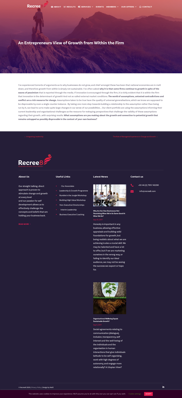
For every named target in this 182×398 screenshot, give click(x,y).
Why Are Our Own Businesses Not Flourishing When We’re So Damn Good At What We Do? (109, 213)
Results (71, 7)
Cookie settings (135, 394)
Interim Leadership (69, 209)
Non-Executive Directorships (72, 205)
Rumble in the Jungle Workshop (73, 195)
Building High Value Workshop (72, 200)
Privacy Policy (36, 387)
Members (111, 7)
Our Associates (67, 186)
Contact (147, 7)
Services (86, 7)
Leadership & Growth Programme (73, 190)
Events (100, 7)
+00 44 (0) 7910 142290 (148, 185)
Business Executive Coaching (72, 214)
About (57, 7)
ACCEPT (148, 394)
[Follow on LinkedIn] (163, 387)
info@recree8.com (147, 191)
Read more (24, 224)
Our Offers (127, 7)
